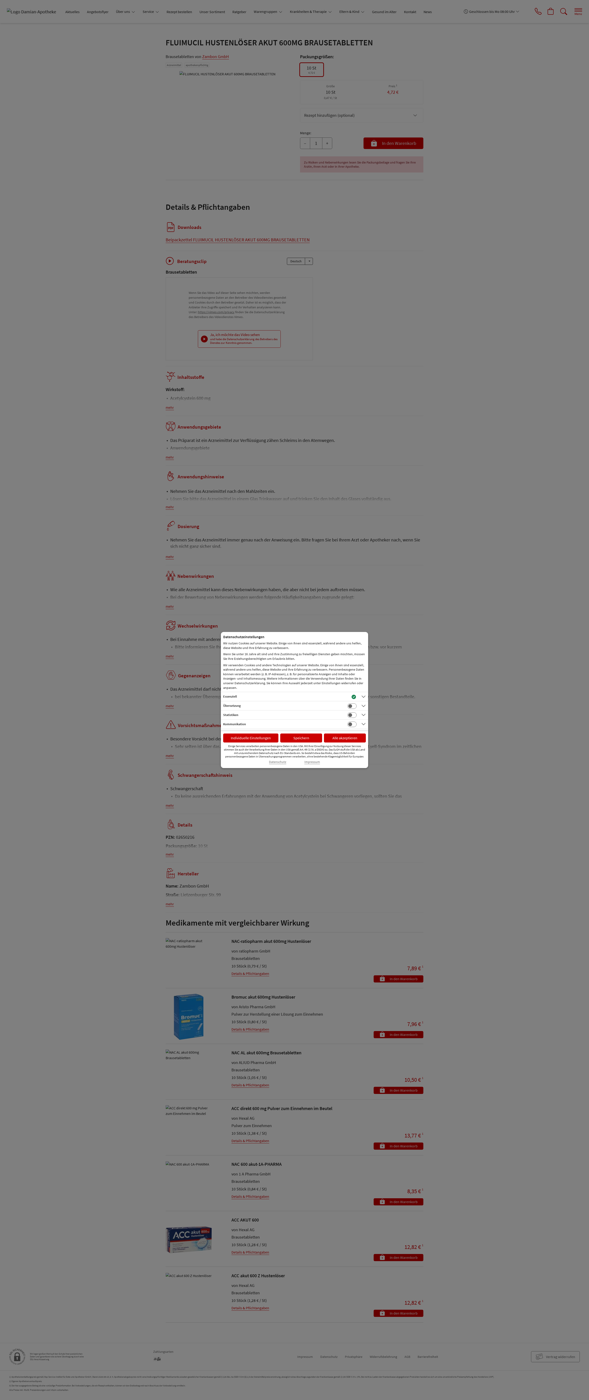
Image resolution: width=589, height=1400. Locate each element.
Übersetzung (232, 706)
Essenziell (230, 696)
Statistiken (230, 715)
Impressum (312, 762)
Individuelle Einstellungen (251, 738)
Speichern (301, 738)
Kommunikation (234, 724)
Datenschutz (277, 762)
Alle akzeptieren (344, 738)
